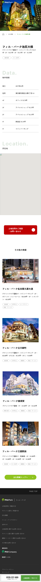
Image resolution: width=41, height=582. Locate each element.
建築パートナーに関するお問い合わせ (14, 538)
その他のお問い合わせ (9, 543)
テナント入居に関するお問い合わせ (13, 534)
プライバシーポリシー (8, 569)
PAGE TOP (33, 491)
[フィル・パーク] (7, 500)
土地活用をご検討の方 (9, 506)
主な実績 (10, 34)
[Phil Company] (9, 553)
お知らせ (5, 524)
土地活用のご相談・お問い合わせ (15, 230)
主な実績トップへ (20, 477)
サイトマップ (5, 572)
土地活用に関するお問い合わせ (11, 529)
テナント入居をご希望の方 (10, 511)
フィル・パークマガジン (9, 520)
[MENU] (38, 2)
